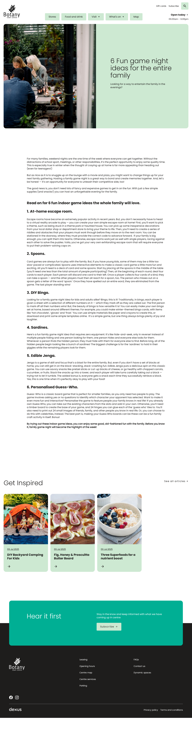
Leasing (83, 659)
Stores (52, 16)
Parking (83, 685)
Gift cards (161, 6)
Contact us (139, 666)
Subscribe (174, 6)
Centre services (88, 679)
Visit (96, 16)
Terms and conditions (171, 709)
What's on (116, 16)
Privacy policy (151, 709)
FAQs (136, 659)
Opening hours (87, 666)
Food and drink (74, 16)
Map (136, 16)
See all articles (176, 481)
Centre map (86, 672)
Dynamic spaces (142, 672)
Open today (179, 14)
